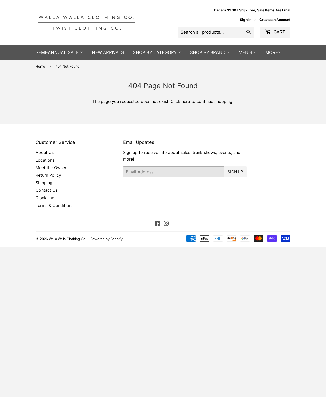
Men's (246, 52)
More (271, 52)
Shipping (44, 182)
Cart (278, 31)
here (186, 101)
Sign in (245, 20)
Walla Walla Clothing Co (67, 239)
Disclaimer (46, 197)
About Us (45, 152)
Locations (45, 160)
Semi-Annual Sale (58, 52)
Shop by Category (155, 52)
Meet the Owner (51, 167)
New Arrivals (108, 52)
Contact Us (47, 190)
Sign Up (235, 171)
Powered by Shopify (106, 239)
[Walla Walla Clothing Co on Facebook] (157, 224)
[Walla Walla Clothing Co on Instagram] (166, 224)
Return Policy (48, 175)
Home (40, 66)
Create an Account (274, 20)
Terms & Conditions (54, 205)
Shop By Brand (208, 52)
